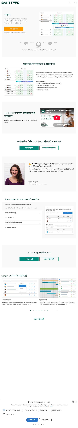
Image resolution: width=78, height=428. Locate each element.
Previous (21, 310)
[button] (39, 424)
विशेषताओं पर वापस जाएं (48, 148)
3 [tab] (36, 310)
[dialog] (39, 413)
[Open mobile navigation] (75, 3)
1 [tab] (30, 310)
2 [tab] (33, 310)
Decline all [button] (45, 420)
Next (57, 310)
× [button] (76, 401)
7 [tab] (47, 310)
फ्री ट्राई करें (14, 29)
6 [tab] (44, 310)
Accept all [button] (32, 420)
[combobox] (73, 402)
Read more (49, 407)
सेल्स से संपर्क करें (49, 259)
